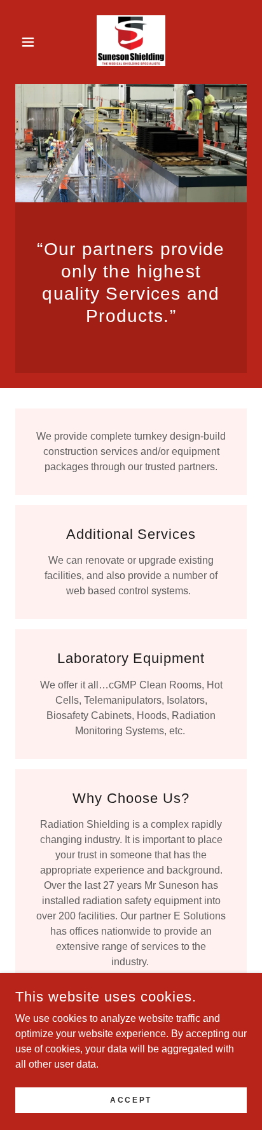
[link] (131, 42)
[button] (32, 42)
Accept (130, 1099)
